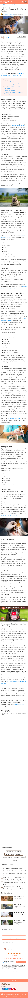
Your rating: (14, 956)
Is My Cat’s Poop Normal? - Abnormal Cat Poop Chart (14, 874)
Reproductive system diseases (14, 851)
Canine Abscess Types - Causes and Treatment (14, 889)
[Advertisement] (14, 781)
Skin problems (19, 854)
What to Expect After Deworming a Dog (12, 880)
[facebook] (3, 989)
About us (19, 994)
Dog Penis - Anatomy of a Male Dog (11, 887)
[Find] (26, 2)
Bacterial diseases (9, 854)
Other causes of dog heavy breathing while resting (14, 93)
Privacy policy (14, 996)
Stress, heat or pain (10, 90)
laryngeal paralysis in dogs (14, 418)
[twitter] (6, 989)
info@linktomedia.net (9, 972)
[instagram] (9, 989)
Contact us (24, 994)
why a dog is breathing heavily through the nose (13, 683)
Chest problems (9, 88)
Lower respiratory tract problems (13, 86)
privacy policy (5, 962)
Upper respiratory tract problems (13, 84)
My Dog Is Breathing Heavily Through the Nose (12, 74)
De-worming (14, 860)
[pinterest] (15, 989)
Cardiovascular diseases (19, 857)
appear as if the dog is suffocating (10, 515)
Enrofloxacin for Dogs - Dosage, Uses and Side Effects (14, 883)
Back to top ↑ (14, 980)
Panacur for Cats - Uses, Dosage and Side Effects (14, 871)
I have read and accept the (8, 962)
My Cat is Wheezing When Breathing (19, 913)
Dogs (7, 38)
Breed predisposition (10, 82)
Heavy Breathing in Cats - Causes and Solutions (19, 898)
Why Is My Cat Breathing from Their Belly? (19, 906)
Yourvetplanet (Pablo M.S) (9, 14)
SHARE (22, 2)
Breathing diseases (13, 5)
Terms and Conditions (6, 996)
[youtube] (12, 989)
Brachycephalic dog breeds (18, 126)
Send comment (21, 962)
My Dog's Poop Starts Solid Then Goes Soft (13, 877)
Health (8, 5)
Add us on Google (22, 36)
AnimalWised (3, 5)
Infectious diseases (7, 857)
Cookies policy (21, 996)
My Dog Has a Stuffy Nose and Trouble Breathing (19, 922)
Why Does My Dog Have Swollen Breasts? (13, 868)
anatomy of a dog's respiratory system (14, 287)
